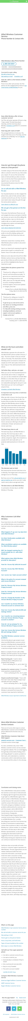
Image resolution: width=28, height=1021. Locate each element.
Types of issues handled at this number (12, 943)
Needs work (22, 998)
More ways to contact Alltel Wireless (11, 946)
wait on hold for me (6, 480)
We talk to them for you (7, 74)
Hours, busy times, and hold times (11, 940)
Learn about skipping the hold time (11, 228)
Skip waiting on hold (7, 76)
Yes (17, 998)
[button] (26, 1)
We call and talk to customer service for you (13, 932)
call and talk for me (19, 478)
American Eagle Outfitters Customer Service (13, 980)
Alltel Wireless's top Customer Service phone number (13, 929)
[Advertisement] (14, 102)
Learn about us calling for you (9, 204)
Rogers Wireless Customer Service (11, 986)
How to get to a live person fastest (10, 938)
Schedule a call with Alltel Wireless (10, 389)
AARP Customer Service (7, 983)
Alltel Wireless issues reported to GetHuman (13, 696)
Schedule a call (18, 76)
